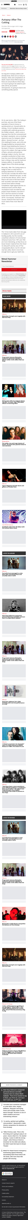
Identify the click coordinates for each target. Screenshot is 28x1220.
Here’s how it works (18, 41)
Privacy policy (5, 1190)
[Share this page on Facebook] (2, 36)
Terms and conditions (7, 1186)
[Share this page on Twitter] (5, 36)
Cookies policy (5, 1193)
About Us (4, 1179)
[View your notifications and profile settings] (14, 4)
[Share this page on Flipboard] (13, 36)
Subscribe (20, 4)
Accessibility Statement (8, 1196)
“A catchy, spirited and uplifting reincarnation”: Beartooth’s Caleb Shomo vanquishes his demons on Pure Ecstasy (14, 1124)
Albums (9, 15)
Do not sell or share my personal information (13, 1207)
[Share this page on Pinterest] (10, 36)
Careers (4, 1200)
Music (3, 15)
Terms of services (20, 274)
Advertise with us (6, 1203)
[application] (14, 217)
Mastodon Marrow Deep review (18, 8)
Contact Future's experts (8, 1183)
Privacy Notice (22, 275)
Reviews (12, 31)
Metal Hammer (20, 32)
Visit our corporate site (8, 1168)
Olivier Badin (20, 30)
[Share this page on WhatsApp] (8, 36)
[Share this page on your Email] (16, 36)
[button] (2, 4)
